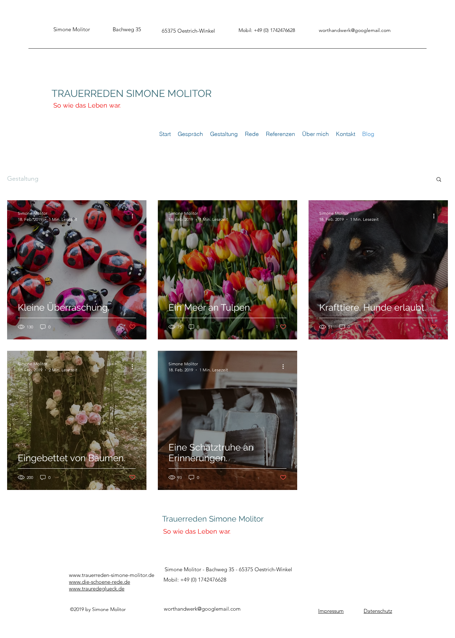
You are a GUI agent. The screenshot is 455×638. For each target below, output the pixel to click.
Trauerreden (185, 518)
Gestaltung (22, 178)
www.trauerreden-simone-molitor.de (111, 575)
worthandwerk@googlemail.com (355, 30)
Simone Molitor (236, 518)
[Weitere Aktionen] (134, 216)
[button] (438, 180)
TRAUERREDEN (88, 93)
